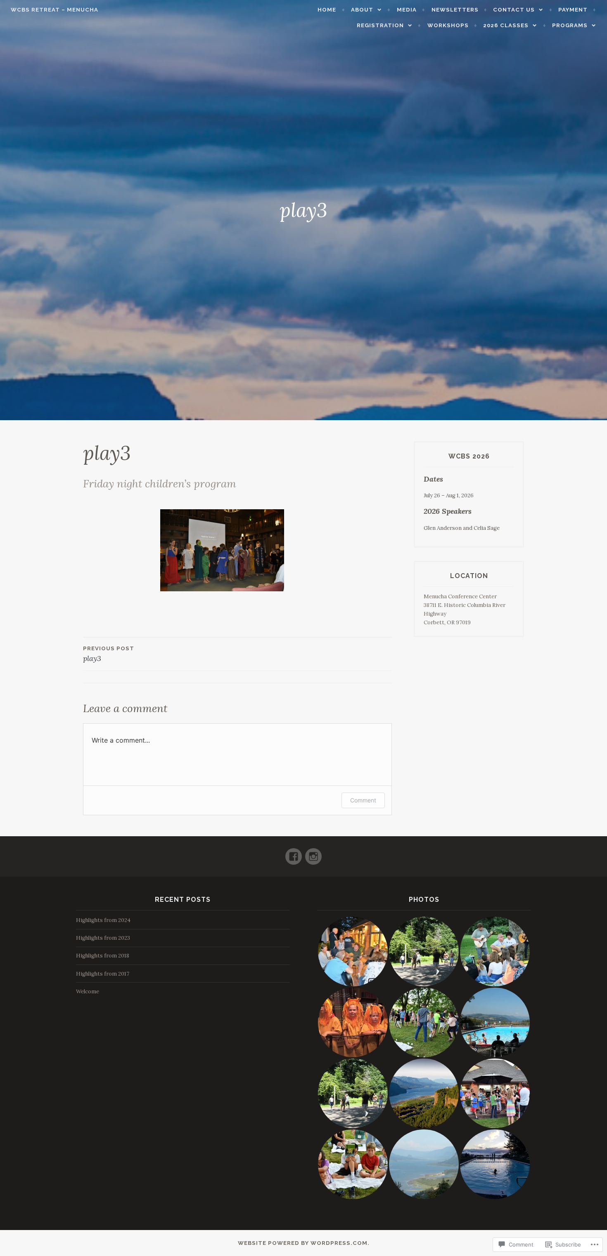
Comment (363, 800)
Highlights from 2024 (103, 920)
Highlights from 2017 (102, 973)
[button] (352, 951)
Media (407, 10)
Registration (380, 25)
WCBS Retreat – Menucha (54, 10)
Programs (570, 25)
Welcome (87, 991)
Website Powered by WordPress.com (303, 1243)
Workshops (448, 25)
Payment (573, 10)
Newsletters (455, 10)
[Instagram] (313, 853)
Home (327, 10)
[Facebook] (293, 853)
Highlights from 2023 (103, 937)
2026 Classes (506, 25)
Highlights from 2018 (102, 955)
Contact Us (514, 10)
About (362, 10)
